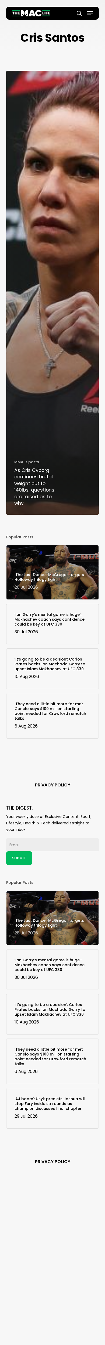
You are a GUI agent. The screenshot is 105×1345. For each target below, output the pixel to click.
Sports (32, 462)
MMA (18, 462)
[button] (90, 13)
